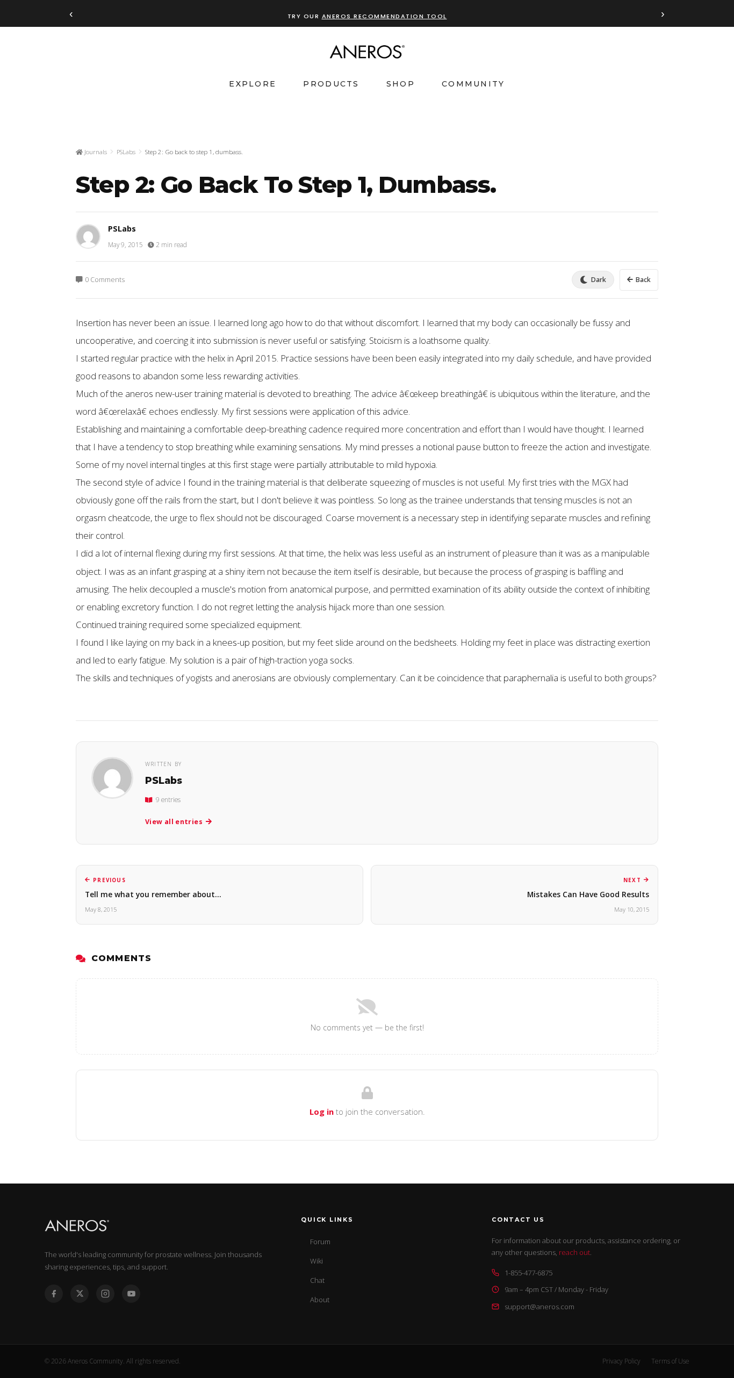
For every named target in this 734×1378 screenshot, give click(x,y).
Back (643, 279)
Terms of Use (670, 1361)
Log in (322, 1111)
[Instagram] (105, 1294)
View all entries (174, 821)
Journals (95, 152)
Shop (400, 84)
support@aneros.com (539, 1306)
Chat (317, 1280)
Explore (252, 84)
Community (473, 84)
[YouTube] (131, 1294)
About (319, 1299)
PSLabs (126, 152)
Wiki (316, 1261)
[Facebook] (54, 1294)
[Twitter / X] (79, 1294)
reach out (574, 1252)
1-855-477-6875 (528, 1273)
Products (331, 84)
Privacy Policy (621, 1361)
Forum (320, 1241)
